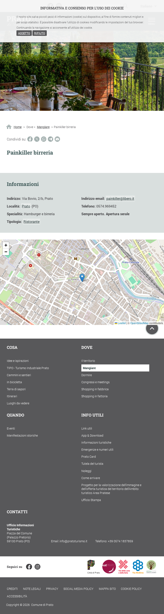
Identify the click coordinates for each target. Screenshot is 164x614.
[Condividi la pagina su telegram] (50, 139)
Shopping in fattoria (94, 396)
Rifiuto (39, 33)
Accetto (24, 33)
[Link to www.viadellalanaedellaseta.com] (124, 572)
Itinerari (12, 396)
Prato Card (88, 457)
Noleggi (86, 471)
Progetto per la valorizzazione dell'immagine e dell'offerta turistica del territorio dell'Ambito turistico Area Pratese (111, 489)
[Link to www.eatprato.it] (109, 572)
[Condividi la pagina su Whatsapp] (43, 139)
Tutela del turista (92, 464)
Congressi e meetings (95, 382)
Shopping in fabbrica (95, 389)
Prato (26, 206)
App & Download (92, 435)
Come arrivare (90, 478)
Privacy (52, 589)
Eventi (11, 428)
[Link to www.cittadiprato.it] (94, 572)
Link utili (86, 428)
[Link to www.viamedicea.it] (138, 572)
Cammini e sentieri (19, 375)
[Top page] (152, 328)
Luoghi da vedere (18, 403)
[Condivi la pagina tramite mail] (57, 139)
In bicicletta (14, 382)
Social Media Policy (78, 589)
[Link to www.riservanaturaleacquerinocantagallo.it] (151, 572)
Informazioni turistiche (96, 442)
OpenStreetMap (139, 323)
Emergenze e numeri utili (97, 449)
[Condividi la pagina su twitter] (37, 139)
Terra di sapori (16, 389)
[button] (82, 277)
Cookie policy (131, 589)
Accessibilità (17, 596)
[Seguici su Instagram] (37, 567)
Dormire (86, 375)
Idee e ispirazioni (18, 361)
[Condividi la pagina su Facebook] (30, 139)
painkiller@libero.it (120, 198)
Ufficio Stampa (91, 500)
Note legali (32, 589)
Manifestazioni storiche (22, 435)
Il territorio (88, 361)
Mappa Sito (107, 589)
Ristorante (31, 221)
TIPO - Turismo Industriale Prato (28, 368)
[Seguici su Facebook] (29, 567)
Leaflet (121, 323)
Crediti (12, 589)
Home (18, 127)
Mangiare (43, 127)
